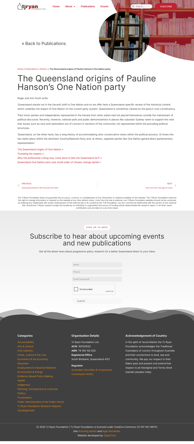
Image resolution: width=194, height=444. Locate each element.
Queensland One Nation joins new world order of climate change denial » (59, 162)
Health (21, 380)
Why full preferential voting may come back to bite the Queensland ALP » (59, 158)
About (68, 6)
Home (56, 6)
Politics (43, 69)
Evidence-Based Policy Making (35, 376)
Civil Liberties (25, 350)
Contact (118, 6)
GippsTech (110, 435)
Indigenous (23, 384)
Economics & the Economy (32, 359)
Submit (81, 301)
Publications (88, 6)
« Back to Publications (44, 43)
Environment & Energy (30, 372)
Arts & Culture (25, 346)
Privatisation (24, 397)
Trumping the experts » (30, 153)
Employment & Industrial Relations (36, 367)
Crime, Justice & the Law (31, 354)
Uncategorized (25, 410)
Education (23, 363)
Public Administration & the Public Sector (40, 401)
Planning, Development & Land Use (37, 389)
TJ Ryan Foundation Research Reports (39, 406)
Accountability (25, 342)
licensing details (87, 431)
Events (104, 6)
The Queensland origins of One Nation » (40, 149)
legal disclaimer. (111, 431)
